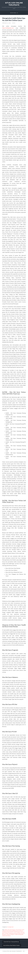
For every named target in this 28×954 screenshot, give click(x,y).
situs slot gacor (17, 932)
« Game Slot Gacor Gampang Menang (11, 941)
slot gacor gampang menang (11, 933)
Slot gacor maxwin (6, 934)
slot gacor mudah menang (15, 934)
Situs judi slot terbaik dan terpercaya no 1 (12, 931)
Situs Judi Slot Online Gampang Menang (13, 930)
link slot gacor (19, 929)
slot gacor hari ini (20, 933)
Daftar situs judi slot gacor (10, 929)
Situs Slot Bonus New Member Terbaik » (11, 945)
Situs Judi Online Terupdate (14, 4)
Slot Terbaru (8, 935)
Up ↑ (24, 951)
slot (21, 932)
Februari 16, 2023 (6, 22)
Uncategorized (10, 926)
